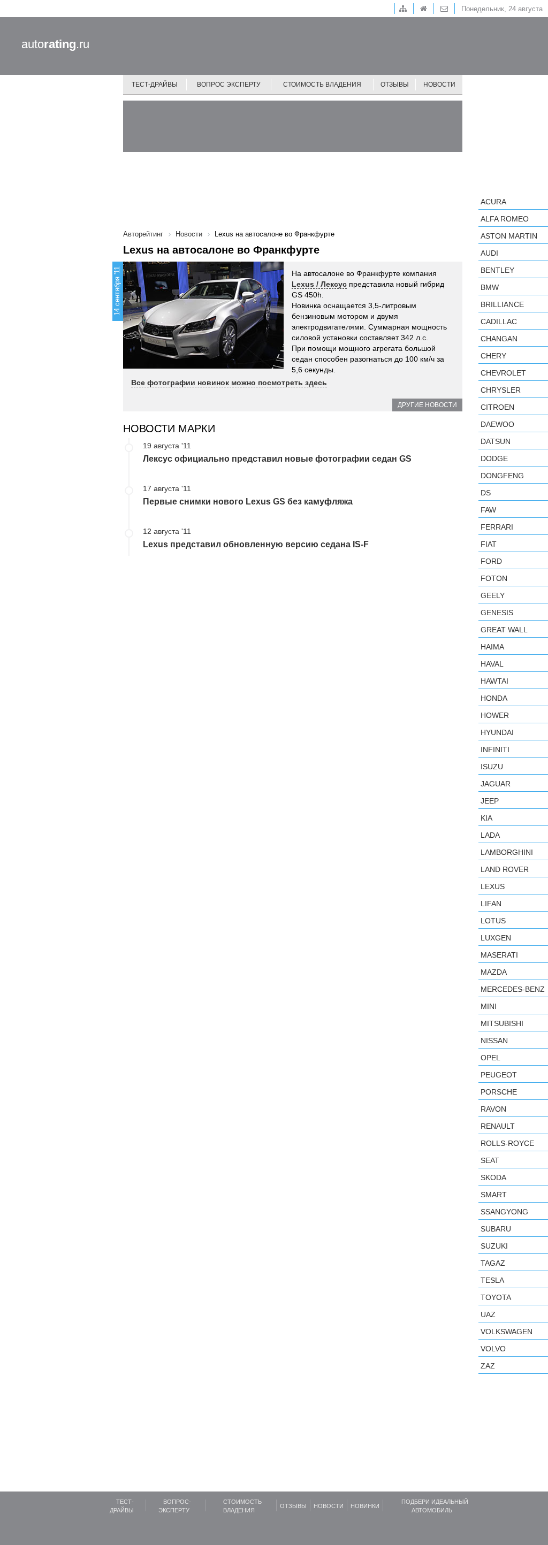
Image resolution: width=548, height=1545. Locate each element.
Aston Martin (509, 236)
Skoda (493, 1177)
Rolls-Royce (507, 1143)
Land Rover (505, 869)
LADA (490, 835)
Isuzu (492, 766)
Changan (499, 338)
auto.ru (55, 44)
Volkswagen (506, 1331)
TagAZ (493, 1263)
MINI (489, 1006)
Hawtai (494, 681)
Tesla (492, 1280)
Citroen (497, 407)
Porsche (499, 1092)
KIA (486, 818)
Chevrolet (503, 373)
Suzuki (494, 1246)
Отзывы (394, 84)
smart (494, 1194)
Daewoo (497, 424)
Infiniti (495, 749)
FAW (488, 510)
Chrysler (501, 390)
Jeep (490, 801)
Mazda (494, 972)
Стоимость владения (322, 84)
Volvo (493, 1348)
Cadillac (499, 321)
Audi (489, 253)
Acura (493, 201)
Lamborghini (507, 852)
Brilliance (502, 304)
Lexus (493, 886)
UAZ (488, 1314)
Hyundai (497, 732)
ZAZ (488, 1366)
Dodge (494, 458)
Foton (494, 578)
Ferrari (497, 527)
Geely (493, 595)
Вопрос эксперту (229, 84)
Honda (494, 698)
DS (486, 492)
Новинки (365, 1506)
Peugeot (499, 1074)
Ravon (493, 1109)
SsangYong (504, 1211)
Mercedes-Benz (513, 989)
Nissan (494, 1040)
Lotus (493, 920)
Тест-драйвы (155, 84)
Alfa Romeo (505, 219)
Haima (492, 647)
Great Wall (504, 629)
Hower (495, 715)
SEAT (490, 1160)
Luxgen (496, 938)
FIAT (489, 544)
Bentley (497, 270)
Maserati (499, 955)
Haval (492, 664)
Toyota (496, 1297)
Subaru (496, 1229)
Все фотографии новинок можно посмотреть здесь (229, 382)
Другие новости (427, 405)
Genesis (497, 612)
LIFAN (491, 903)
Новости (439, 84)
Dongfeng (502, 475)
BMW (490, 287)
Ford (491, 561)
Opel (490, 1057)
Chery (493, 355)
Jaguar (496, 783)
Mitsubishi (502, 1023)
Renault (498, 1126)
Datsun (496, 441)
